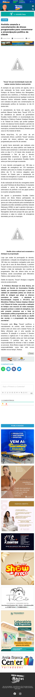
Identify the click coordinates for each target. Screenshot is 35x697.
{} (23, 392)
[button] (33, 6)
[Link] (21, 392)
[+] (26, 392)
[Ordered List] (12, 392)
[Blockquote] (17, 392)
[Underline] (7, 392)
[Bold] (3, 392)
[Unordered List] (14, 392)
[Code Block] (19, 392)
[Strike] (10, 392)
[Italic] (5, 392)
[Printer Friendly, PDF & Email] (31, 353)
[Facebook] (14, 693)
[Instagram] (20, 693)
